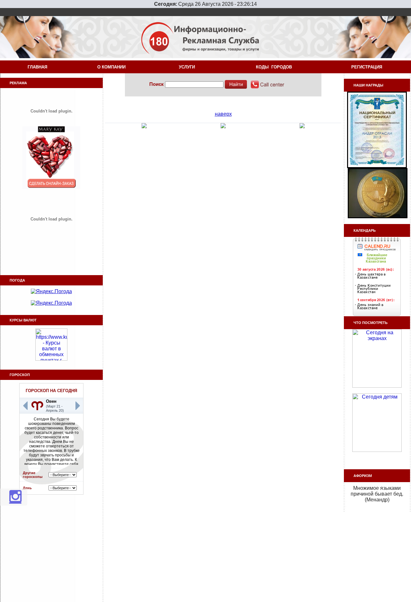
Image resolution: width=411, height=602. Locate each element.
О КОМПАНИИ (112, 67)
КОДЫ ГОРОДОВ (275, 67)
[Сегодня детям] (377, 450)
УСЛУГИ (188, 67)
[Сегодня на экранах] (377, 386)
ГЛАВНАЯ (37, 67)
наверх (223, 114)
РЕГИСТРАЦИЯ (368, 67)
